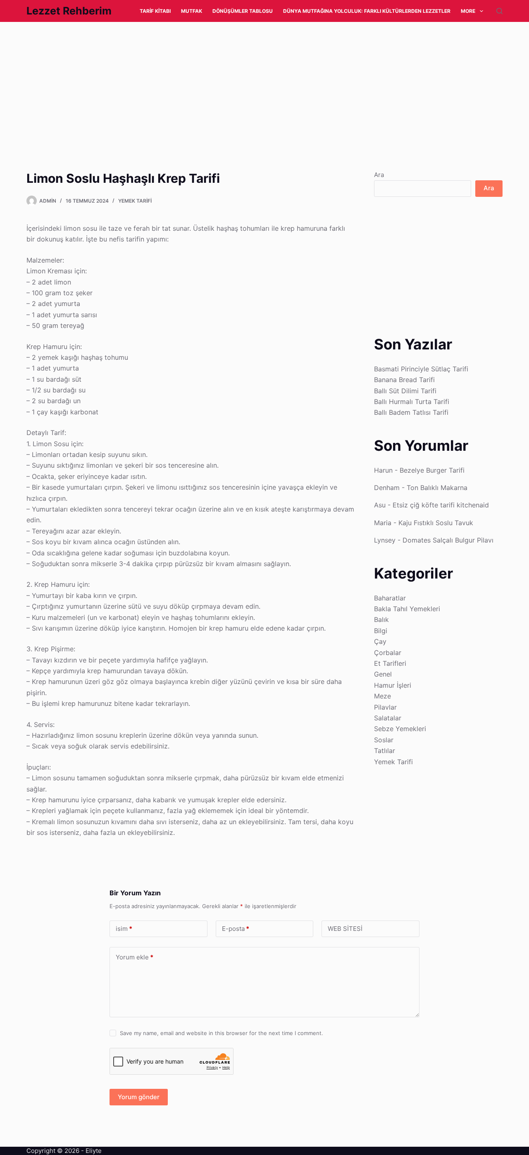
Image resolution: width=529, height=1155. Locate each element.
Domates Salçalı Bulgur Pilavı (448, 540)
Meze (382, 696)
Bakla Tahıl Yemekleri (407, 609)
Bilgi (380, 631)
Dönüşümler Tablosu (242, 11)
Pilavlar (385, 707)
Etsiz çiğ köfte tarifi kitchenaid (441, 505)
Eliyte (94, 1151)
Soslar (383, 740)
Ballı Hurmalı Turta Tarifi (411, 401)
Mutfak (191, 11)
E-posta (235, 929)
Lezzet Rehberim (69, 11)
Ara (379, 175)
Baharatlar (390, 598)
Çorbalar (387, 652)
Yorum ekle (134, 957)
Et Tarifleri (390, 663)
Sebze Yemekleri (400, 729)
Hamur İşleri (392, 685)
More (468, 11)
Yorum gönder (139, 1097)
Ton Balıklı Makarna (437, 487)
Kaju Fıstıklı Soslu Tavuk (435, 523)
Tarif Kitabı (155, 11)
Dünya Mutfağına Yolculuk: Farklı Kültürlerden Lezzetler (366, 11)
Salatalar (387, 718)
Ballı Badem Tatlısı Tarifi (411, 412)
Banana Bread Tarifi (404, 379)
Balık (381, 619)
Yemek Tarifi (135, 201)
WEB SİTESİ (345, 929)
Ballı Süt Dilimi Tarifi (405, 391)
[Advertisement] (248, 83)
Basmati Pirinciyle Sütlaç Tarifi (421, 369)
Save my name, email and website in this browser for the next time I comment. (221, 1033)
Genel (383, 674)
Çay (380, 641)
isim (124, 929)
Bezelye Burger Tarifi (432, 470)
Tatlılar (384, 750)
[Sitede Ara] (499, 11)
